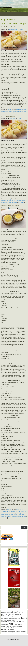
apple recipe (3, 611)
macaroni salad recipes (6, 111)
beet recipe (11, 611)
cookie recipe (6, 618)
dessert (24, 618)
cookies (10, 618)
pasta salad (14, 202)
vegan (24, 631)
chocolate (19, 614)
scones (7, 626)
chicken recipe (14, 614)
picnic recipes (21, 202)
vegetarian (3, 632)
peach (17, 621)
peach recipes (4, 624)
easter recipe (3, 620)
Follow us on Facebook (5, 545)
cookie (2, 618)
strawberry (23, 628)
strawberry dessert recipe (8, 629)
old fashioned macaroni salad (8, 112)
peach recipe (21, 621)
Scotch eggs (4, 517)
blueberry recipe (17, 612)
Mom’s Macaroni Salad (8, 27)
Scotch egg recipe (22, 516)
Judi (22, 29)
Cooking (9, 109)
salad (16, 624)
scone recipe (3, 626)
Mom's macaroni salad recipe (19, 111)
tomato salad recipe (19, 631)
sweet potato (3, 631)
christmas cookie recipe (7, 616)
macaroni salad (19, 199)
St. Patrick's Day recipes (13, 628)
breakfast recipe (24, 612)
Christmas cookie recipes (19, 615)
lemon (14, 621)
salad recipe (20, 624)
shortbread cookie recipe (14, 626)
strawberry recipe (19, 629)
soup (20, 626)
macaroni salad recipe (21, 109)
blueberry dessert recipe (7, 612)
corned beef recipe (16, 618)
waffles (7, 632)
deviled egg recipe (13, 511)
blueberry (16, 611)
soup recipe (3, 628)
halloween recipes (11, 620)
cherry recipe (8, 614)
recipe (12, 624)
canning (2, 614)
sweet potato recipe (10, 631)
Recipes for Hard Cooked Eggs (10, 205)
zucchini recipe (13, 633)
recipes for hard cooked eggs (11, 516)
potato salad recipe (9, 514)
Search (24, 527)
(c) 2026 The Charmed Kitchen (12, 639)
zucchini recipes (21, 632)
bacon (7, 611)
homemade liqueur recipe (6, 621)
